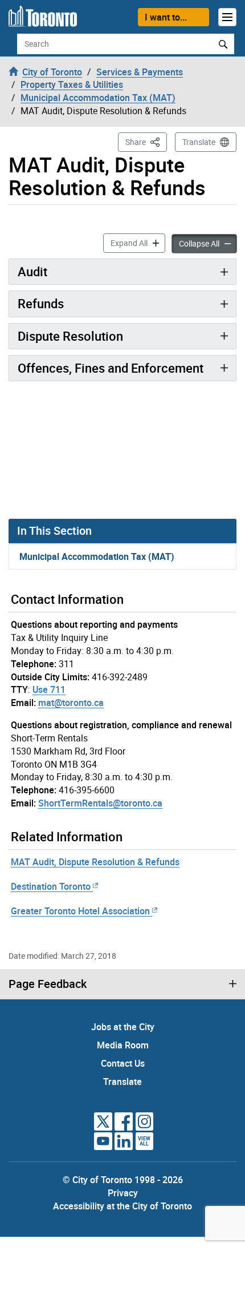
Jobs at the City (122, 1026)
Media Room (123, 1045)
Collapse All (208, 243)
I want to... (166, 17)
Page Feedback (48, 984)
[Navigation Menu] (227, 17)
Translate (198, 141)
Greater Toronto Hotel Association (80, 911)
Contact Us (123, 1063)
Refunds (41, 303)
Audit (32, 271)
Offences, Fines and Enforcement (110, 368)
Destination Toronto (51, 886)
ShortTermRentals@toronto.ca (100, 803)
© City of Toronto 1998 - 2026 (123, 1179)
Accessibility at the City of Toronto (122, 1206)
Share (146, 141)
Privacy (123, 1193)
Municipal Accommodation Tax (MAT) (96, 556)
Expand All (138, 242)
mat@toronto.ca (71, 702)
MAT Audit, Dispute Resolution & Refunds (95, 862)
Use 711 (49, 689)
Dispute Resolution (70, 336)
